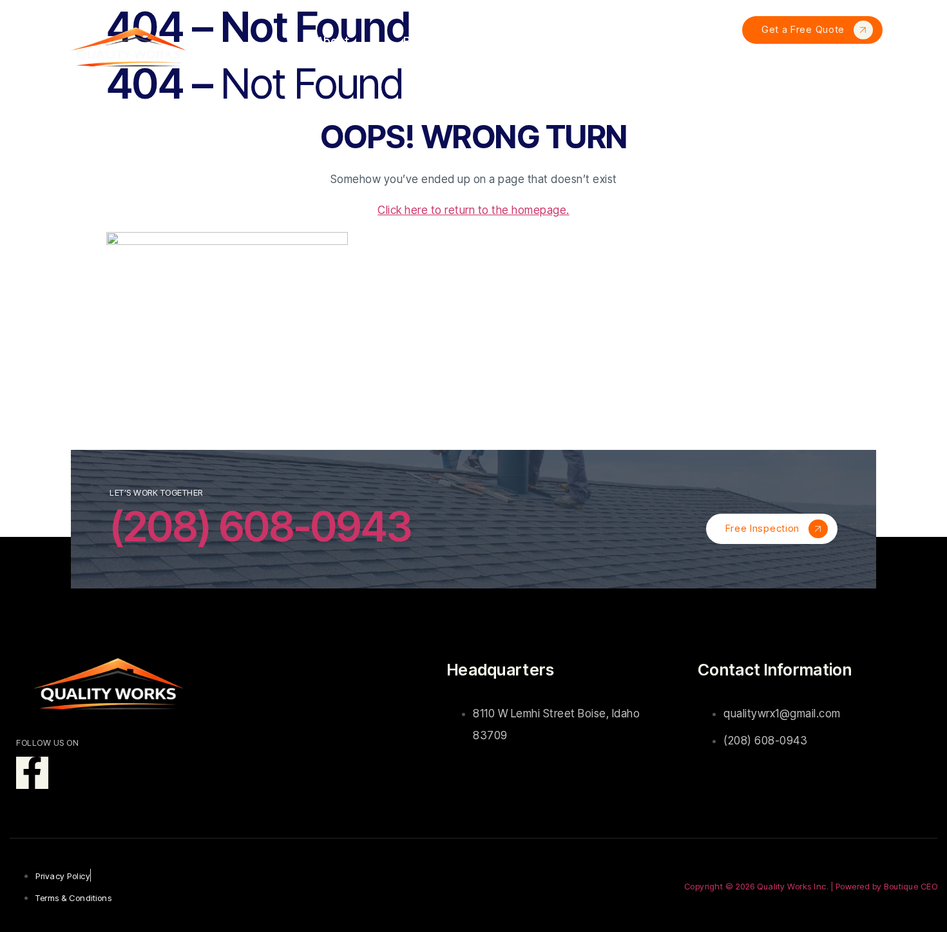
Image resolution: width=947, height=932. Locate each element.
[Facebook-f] (32, 773)
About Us (333, 51)
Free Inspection (762, 528)
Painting (685, 51)
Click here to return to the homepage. (473, 210)
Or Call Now (812, 70)
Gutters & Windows (553, 51)
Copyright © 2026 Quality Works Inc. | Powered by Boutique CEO (811, 886)
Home (256, 51)
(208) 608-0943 (261, 526)
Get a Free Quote (803, 29)
